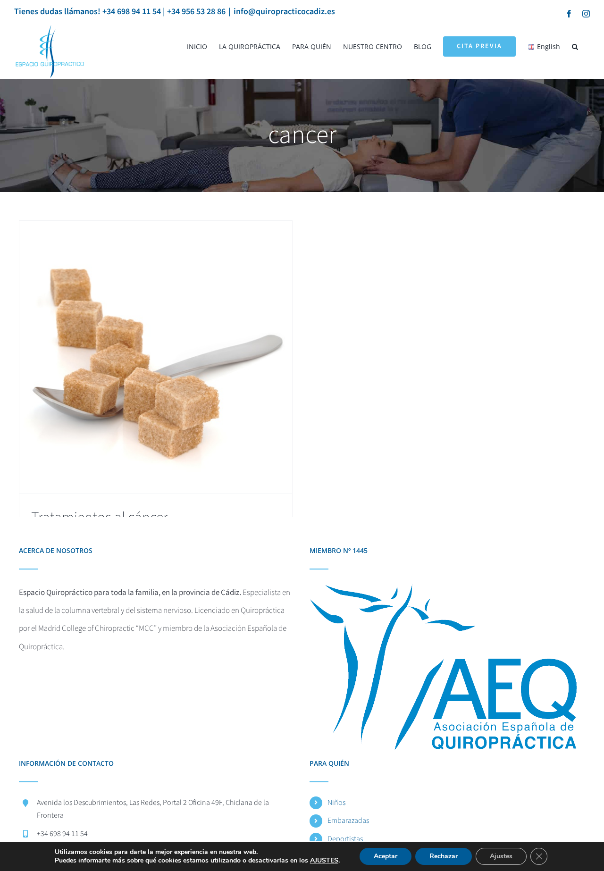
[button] (575, 47)
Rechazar (443, 856)
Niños (336, 802)
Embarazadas (348, 820)
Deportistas (345, 839)
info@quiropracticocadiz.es (284, 11)
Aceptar (385, 856)
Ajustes (501, 856)
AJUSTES (324, 860)
